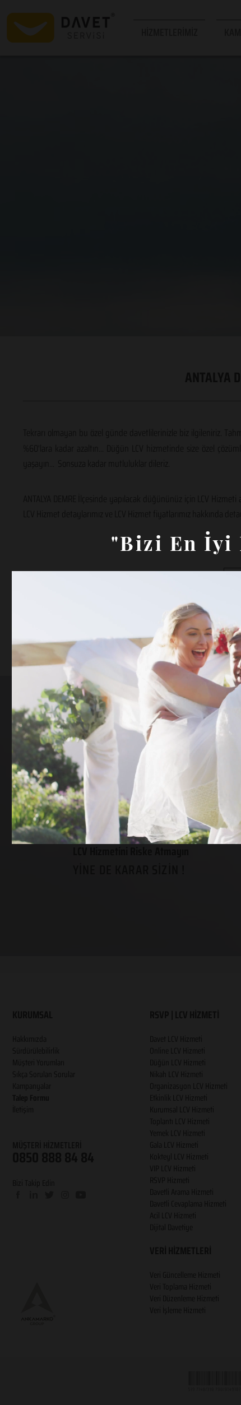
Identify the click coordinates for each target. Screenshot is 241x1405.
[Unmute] (45, 829)
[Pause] (26, 829)
